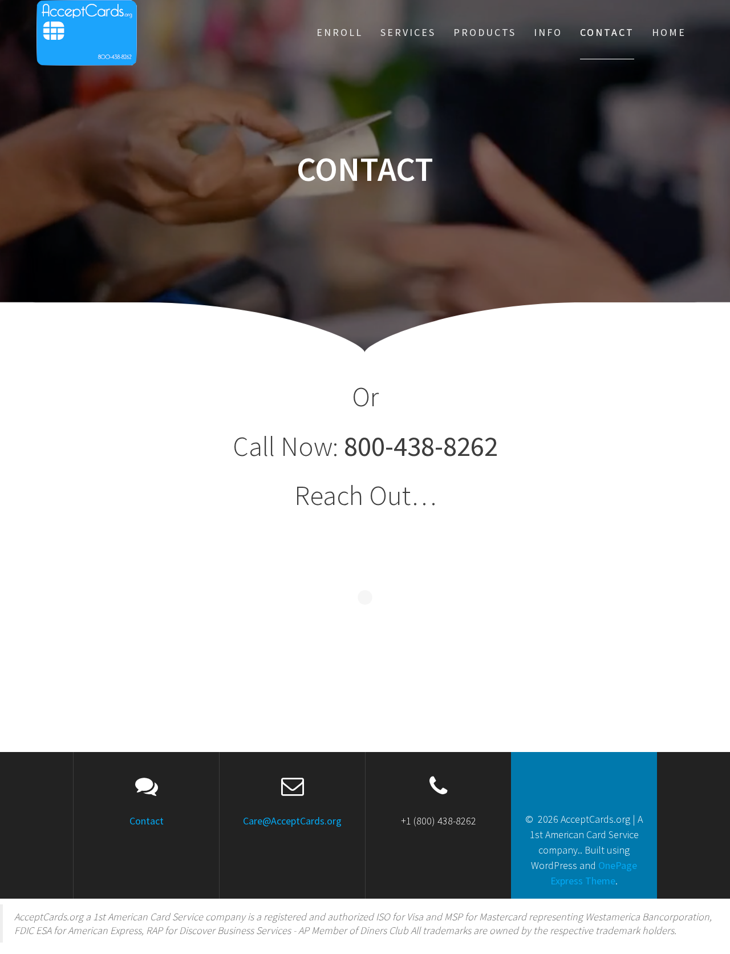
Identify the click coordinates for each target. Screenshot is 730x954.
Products (484, 32)
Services (408, 32)
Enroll (340, 32)
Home (669, 32)
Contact (607, 32)
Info (548, 32)
